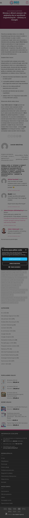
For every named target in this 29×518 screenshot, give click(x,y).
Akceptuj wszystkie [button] (14, 259)
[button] (14, 267)
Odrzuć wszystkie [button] (15, 263)
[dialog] (14, 259)
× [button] (25, 250)
